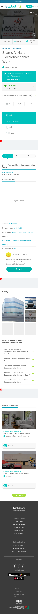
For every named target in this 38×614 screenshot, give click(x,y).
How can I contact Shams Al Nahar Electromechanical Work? (16, 381)
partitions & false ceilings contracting (17, 95)
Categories (19, 521)
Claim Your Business (19, 548)
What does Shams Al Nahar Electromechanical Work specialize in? (17, 374)
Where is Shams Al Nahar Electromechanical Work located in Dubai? (16, 351)
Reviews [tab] (19, 156)
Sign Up (29, 6)
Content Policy (19, 588)
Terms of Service (19, 594)
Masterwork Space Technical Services (17, 433)
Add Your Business (19, 551)
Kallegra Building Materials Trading (16, 473)
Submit (19, 269)
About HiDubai (19, 530)
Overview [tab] (8, 156)
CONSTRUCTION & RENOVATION (12, 431)
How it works (19, 533)
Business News (19, 527)
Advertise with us (19, 545)
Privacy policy (19, 591)
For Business (19, 1)
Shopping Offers (19, 524)
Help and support (19, 597)
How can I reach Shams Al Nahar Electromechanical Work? (15, 367)
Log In (35, 6)
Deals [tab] (30, 156)
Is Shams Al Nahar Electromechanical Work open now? (17, 359)
